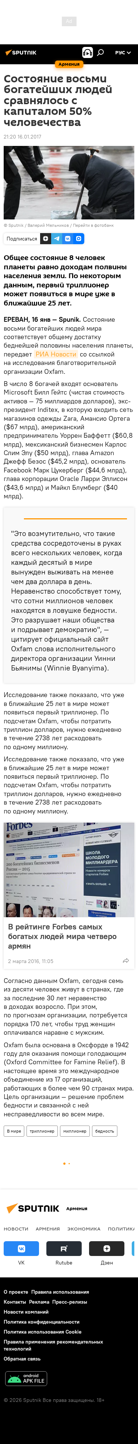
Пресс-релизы (69, 1301)
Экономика (83, 1228)
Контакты (15, 1301)
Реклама (39, 1301)
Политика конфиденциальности (41, 1321)
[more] (125, 960)
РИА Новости (56, 354)
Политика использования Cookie (43, 1331)
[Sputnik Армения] (22, 55)
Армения (48, 1228)
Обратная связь (22, 1358)
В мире (14, 1131)
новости (16, 1228)
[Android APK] (26, 1379)
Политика (122, 1228)
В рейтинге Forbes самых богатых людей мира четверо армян (62, 936)
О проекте (16, 1291)
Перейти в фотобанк (93, 225)
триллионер (42, 1131)
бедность (104, 1131)
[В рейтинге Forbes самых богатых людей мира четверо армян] (69, 870)
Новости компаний (26, 1311)
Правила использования (60, 1291)
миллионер (74, 1131)
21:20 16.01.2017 (22, 136)
